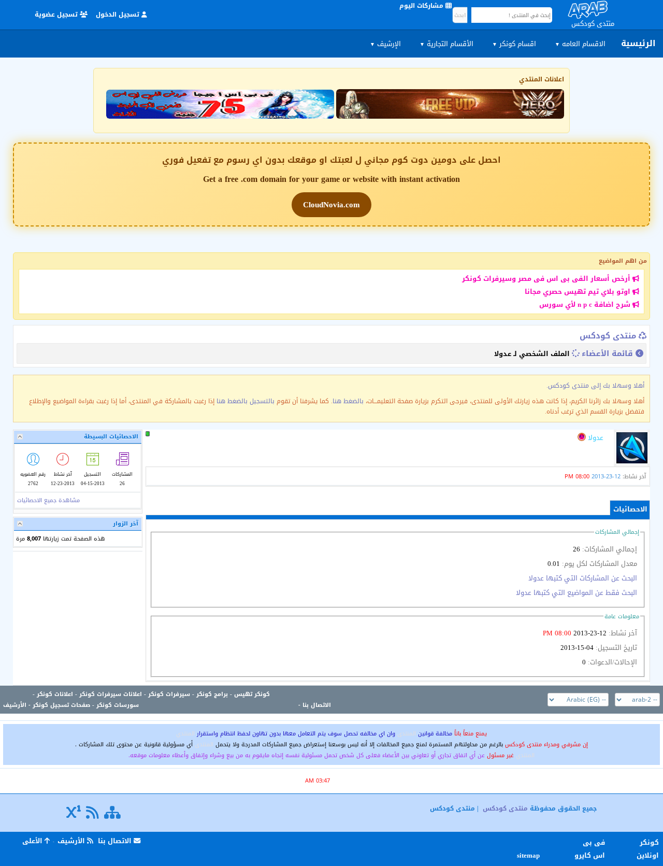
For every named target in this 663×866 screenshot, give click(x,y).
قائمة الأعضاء (607, 353)
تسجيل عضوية (57, 14)
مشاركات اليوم (422, 5)
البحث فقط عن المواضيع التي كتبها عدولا (576, 592)
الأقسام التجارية (446, 43)
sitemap (530, 855)
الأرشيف (14, 705)
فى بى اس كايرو (589, 849)
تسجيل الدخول (118, 14)
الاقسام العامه (580, 43)
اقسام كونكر (514, 43)
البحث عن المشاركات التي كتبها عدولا (582, 578)
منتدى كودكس (608, 336)
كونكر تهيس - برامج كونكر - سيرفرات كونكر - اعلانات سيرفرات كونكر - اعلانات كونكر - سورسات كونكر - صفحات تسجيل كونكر (151, 700)
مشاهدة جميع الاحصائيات (48, 500)
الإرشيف (385, 43)
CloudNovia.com (331, 204)
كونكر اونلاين (648, 849)
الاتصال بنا (316, 705)
